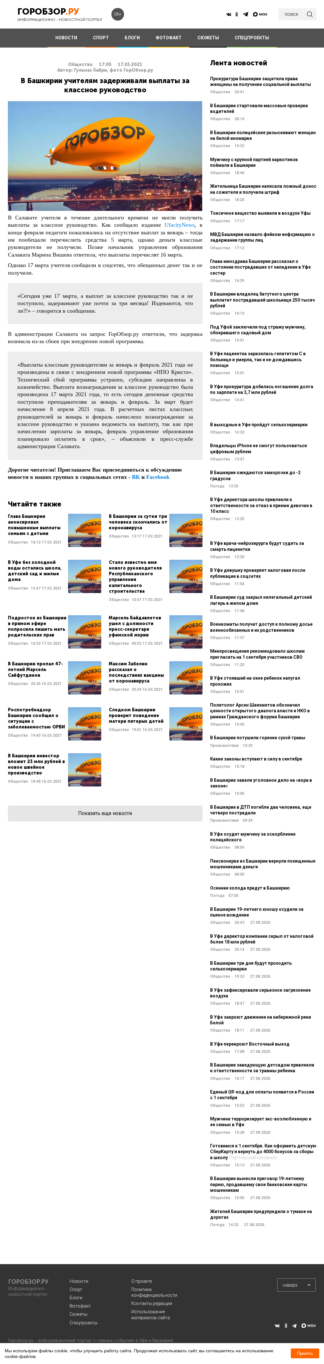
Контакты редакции (151, 1303)
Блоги (76, 1297)
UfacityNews (180, 225)
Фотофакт (80, 1306)
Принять (305, 1353)
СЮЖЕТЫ (208, 37)
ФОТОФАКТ (169, 37)
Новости (79, 1281)
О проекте (141, 1281)
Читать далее (54, 530)
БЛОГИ (132, 37)
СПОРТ (101, 37)
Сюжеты (78, 1314)
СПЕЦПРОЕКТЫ (252, 37)
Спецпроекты (83, 1322)
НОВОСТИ (66, 37)
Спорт (76, 1289)
